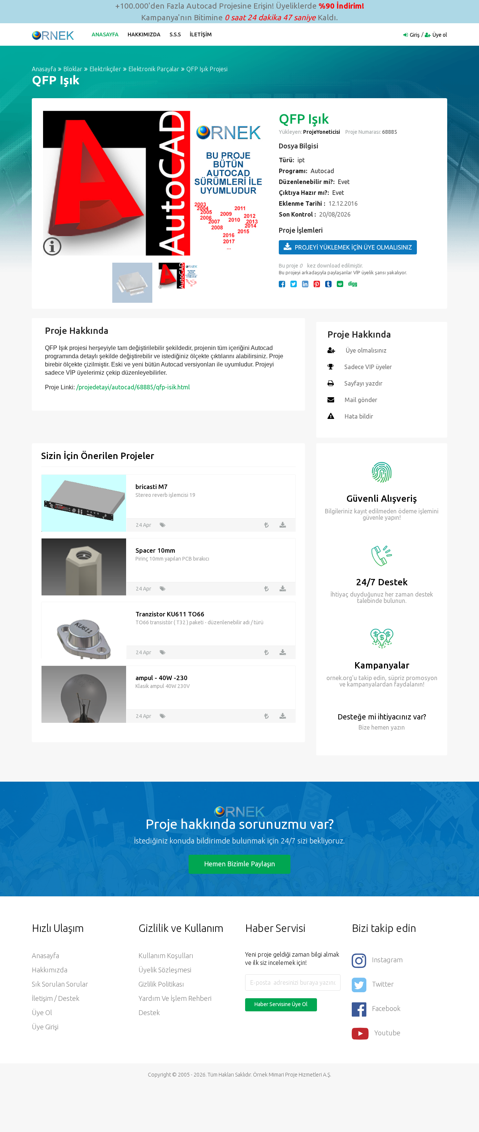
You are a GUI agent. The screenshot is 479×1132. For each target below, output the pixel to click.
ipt (301, 160)
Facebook (386, 1008)
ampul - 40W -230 (161, 677)
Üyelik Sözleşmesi (164, 969)
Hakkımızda (144, 34)
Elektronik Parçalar (153, 69)
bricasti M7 (151, 486)
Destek (149, 1012)
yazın (397, 727)
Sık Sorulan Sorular (60, 984)
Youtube (387, 1032)
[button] (52, 183)
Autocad (322, 170)
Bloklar (72, 69)
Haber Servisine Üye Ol (281, 1004)
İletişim (201, 34)
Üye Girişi (45, 1026)
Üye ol (440, 35)
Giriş (414, 35)
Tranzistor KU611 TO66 (169, 614)
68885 (389, 132)
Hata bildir (359, 416)
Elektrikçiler (105, 69)
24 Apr (143, 525)
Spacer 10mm (155, 550)
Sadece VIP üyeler (368, 366)
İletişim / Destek (55, 998)
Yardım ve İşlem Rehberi (174, 998)
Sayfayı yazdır (363, 383)
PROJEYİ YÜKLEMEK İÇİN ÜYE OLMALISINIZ (353, 247)
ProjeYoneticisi (321, 132)
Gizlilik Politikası (161, 984)
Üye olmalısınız (366, 350)
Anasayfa (105, 34)
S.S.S (175, 34)
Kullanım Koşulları (165, 955)
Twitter (383, 984)
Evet (344, 181)
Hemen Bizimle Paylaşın (239, 863)
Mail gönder (361, 399)
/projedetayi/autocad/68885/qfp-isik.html (133, 387)
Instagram (387, 959)
